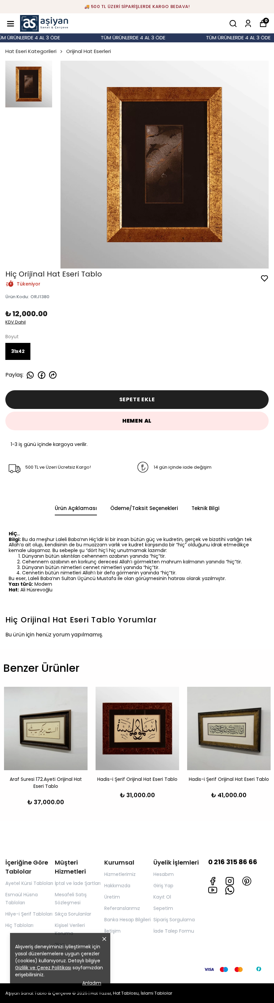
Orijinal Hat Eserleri (88, 51)
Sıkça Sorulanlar (73, 914)
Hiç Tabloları (19, 925)
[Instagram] (229, 881)
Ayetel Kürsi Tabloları (29, 883)
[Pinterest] (246, 881)
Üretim (112, 897)
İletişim (112, 931)
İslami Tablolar (156, 993)
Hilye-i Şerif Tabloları (28, 914)
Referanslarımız (122, 908)
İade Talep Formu (173, 931)
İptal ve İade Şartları (78, 883)
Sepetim (163, 908)
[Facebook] (212, 881)
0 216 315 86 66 (232, 862)
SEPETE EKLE (137, 399)
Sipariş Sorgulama (174, 919)
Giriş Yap (163, 885)
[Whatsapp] (229, 890)
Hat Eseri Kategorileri (30, 51)
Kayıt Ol (162, 897)
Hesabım (163, 874)
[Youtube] (212, 890)
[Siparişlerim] (248, 23)
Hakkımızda (117, 885)
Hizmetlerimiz (120, 874)
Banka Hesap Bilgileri (127, 919)
